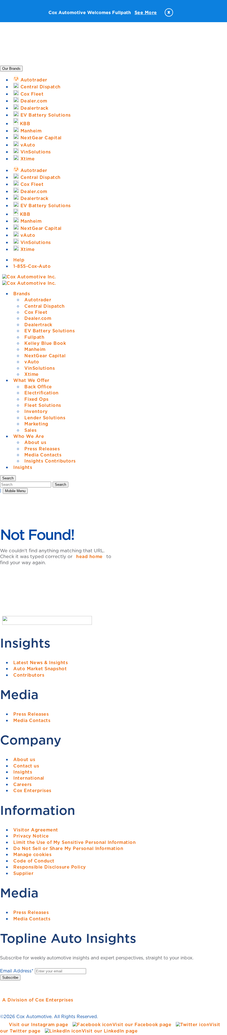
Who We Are (28, 436)
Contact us (26, 766)
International (28, 778)
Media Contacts (42, 455)
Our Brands (11, 68)
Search (60, 484)
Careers (22, 784)
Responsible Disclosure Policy (49, 867)
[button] (8, 478)
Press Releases (42, 449)
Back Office (38, 387)
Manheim (35, 349)
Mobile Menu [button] (15, 491)
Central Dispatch (44, 306)
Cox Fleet (36, 312)
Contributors (28, 675)
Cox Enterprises (32, 790)
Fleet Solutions (42, 405)
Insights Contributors (50, 461)
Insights (22, 467)
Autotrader (37, 300)
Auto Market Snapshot (40, 669)
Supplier (23, 873)
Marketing (36, 424)
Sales (30, 430)
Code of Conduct (34, 861)
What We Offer (31, 380)
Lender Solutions (44, 418)
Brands (21, 294)
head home (89, 556)
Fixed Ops (36, 399)
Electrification (41, 393)
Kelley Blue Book (45, 343)
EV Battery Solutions (49, 331)
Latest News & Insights (40, 662)
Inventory (36, 411)
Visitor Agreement (35, 830)
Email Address (16, 971)
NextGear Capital (45, 356)
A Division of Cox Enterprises (37, 1000)
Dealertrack (38, 325)
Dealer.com (37, 318)
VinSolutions (39, 368)
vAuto (31, 362)
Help (18, 260)
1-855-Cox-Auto (32, 266)
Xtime (31, 374)
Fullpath (34, 337)
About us (35, 442)
